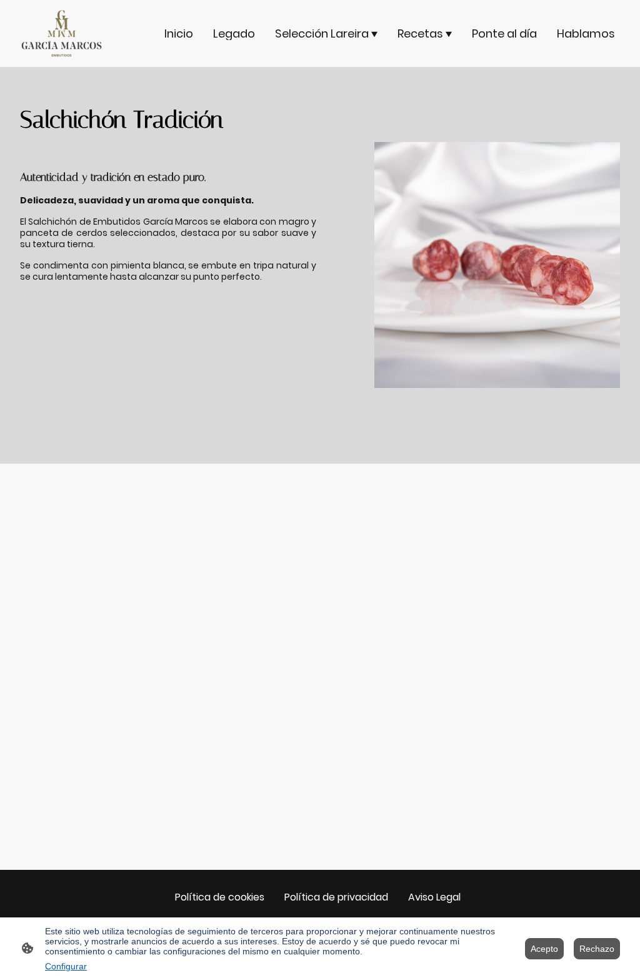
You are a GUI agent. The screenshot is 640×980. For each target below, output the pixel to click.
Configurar (66, 966)
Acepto (544, 949)
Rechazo (596, 949)
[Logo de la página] (61, 33)
